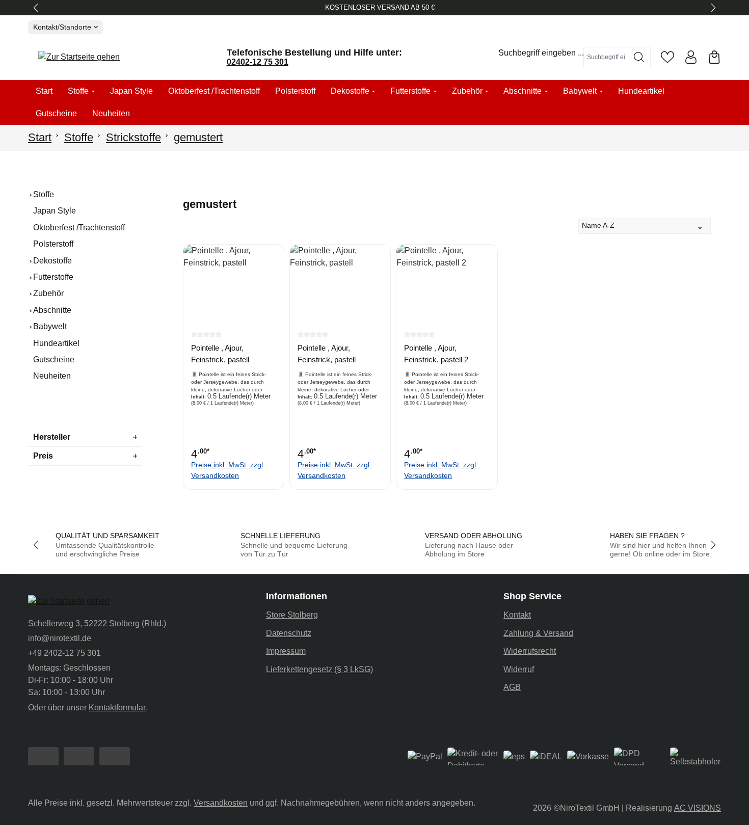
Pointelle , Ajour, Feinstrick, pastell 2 (436, 353)
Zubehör (48, 293)
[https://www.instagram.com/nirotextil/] (79, 756)
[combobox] (605, 57)
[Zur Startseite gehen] (79, 57)
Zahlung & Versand (538, 633)
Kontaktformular (117, 707)
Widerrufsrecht (529, 651)
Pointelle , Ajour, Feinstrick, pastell (220, 353)
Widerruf (518, 669)
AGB (512, 687)
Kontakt (517, 614)
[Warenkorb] (714, 57)
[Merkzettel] (667, 57)
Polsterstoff (53, 243)
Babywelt (50, 326)
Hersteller (51, 437)
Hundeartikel (56, 343)
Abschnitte (52, 310)
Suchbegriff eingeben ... (541, 52)
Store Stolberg (292, 614)
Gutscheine (53, 359)
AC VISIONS (697, 808)
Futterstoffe (53, 277)
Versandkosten (221, 803)
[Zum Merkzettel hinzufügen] (273, 260)
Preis (43, 455)
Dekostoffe (52, 260)
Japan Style (54, 210)
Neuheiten (52, 375)
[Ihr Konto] (691, 57)
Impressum (286, 651)
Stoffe (43, 194)
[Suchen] (639, 57)
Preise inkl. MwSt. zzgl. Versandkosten (228, 470)
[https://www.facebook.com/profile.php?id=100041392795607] (43, 756)
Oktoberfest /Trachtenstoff (79, 227)
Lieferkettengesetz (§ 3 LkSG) (319, 669)
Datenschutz (288, 633)
